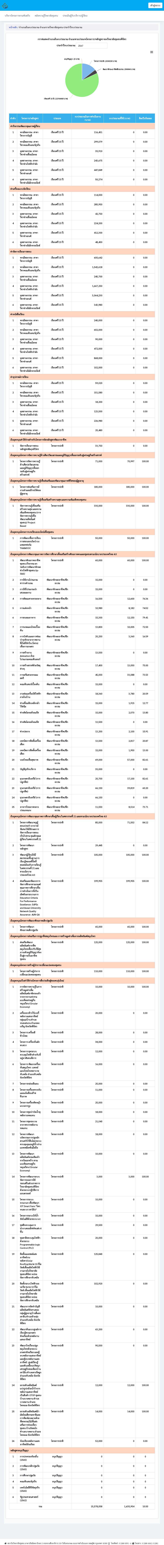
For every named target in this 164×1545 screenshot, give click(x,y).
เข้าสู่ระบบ (155, 5)
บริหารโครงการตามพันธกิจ (17, 15)
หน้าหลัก (13, 27)
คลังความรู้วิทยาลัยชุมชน (46, 15)
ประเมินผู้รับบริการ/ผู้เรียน (75, 15)
